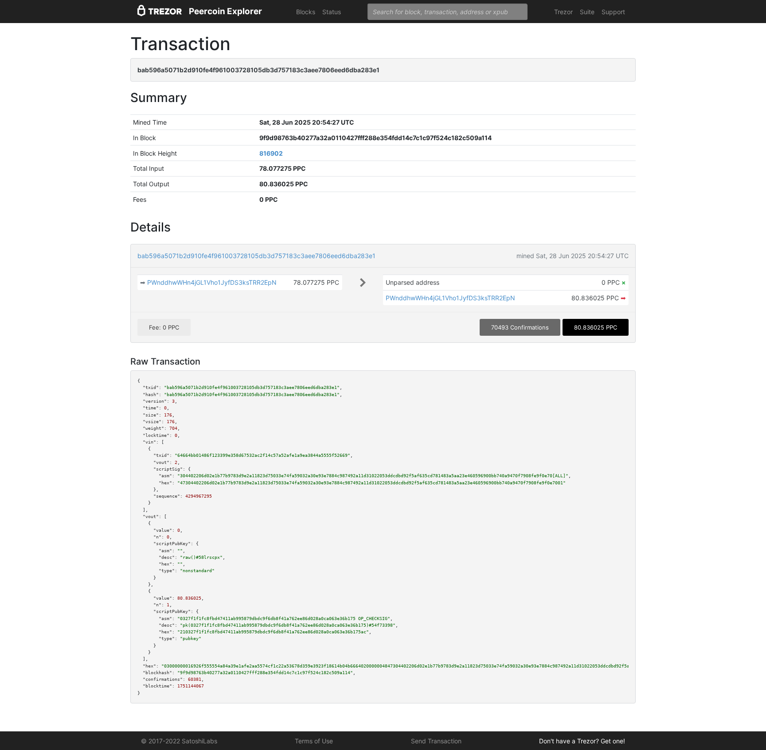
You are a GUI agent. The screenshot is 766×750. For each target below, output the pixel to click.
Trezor (563, 12)
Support (613, 12)
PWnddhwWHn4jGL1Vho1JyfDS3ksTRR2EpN (212, 282)
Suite (587, 12)
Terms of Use (314, 741)
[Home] (159, 11)
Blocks (305, 12)
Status (331, 12)
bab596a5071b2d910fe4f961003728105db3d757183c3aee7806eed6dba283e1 (256, 255)
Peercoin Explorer (225, 11)
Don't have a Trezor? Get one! (582, 741)
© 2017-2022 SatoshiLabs (179, 741)
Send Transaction (436, 741)
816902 (271, 153)
